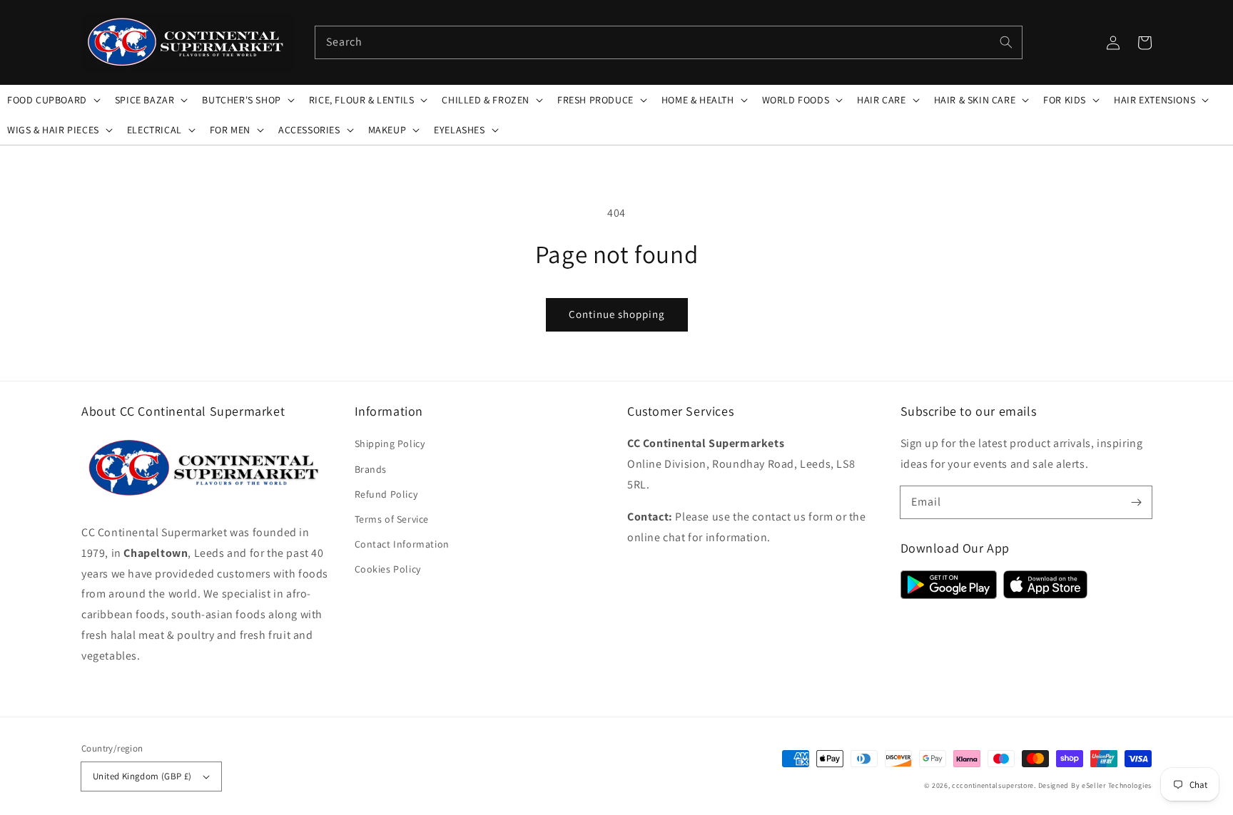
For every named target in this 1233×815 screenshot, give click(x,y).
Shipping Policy (390, 443)
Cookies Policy (388, 569)
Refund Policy (386, 494)
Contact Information (402, 544)
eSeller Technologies (1117, 785)
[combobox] (668, 42)
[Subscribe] (1136, 502)
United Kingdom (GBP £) (142, 776)
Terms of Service (392, 519)
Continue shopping (617, 314)
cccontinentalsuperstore (993, 785)
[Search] (1006, 42)
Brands (371, 469)
